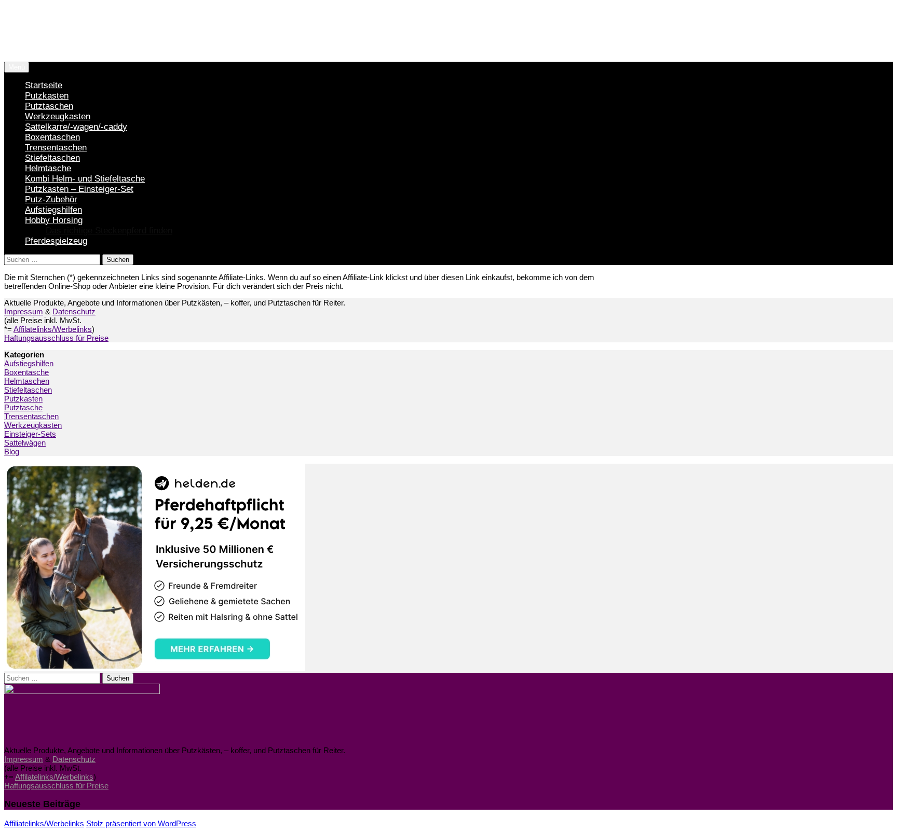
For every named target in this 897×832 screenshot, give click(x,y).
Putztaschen (49, 106)
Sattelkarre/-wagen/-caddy (76, 127)
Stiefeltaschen (52, 158)
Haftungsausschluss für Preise (56, 338)
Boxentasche (26, 372)
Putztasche (23, 407)
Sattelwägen (25, 442)
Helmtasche (48, 168)
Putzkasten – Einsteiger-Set (79, 189)
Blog (11, 451)
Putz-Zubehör (51, 199)
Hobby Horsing (54, 220)
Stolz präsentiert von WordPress (141, 823)
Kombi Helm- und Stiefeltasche (85, 179)
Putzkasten (47, 96)
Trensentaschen (56, 147)
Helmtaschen (26, 381)
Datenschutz (74, 311)
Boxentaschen (52, 137)
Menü (16, 67)
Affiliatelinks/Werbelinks (44, 823)
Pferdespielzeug (56, 241)
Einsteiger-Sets (30, 433)
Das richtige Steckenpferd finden (109, 230)
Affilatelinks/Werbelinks (52, 329)
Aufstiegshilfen (53, 210)
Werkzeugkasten (57, 116)
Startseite (43, 85)
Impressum (23, 311)
